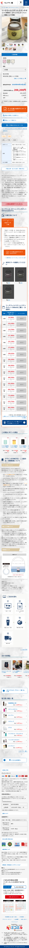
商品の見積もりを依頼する (11, 115)
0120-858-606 (19, 887)
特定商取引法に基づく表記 (11, 916)
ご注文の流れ (24, 649)
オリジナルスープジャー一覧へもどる (15, 690)
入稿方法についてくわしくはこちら (15, 257)
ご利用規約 (21, 916)
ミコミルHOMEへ (16, 760)
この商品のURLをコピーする (15, 125)
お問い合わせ (24, 919)
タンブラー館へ (23, 751)
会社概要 (16, 919)
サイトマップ (14, 921)
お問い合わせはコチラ (13, 897)
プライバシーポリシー (7, 919)
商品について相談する (10, 120)
